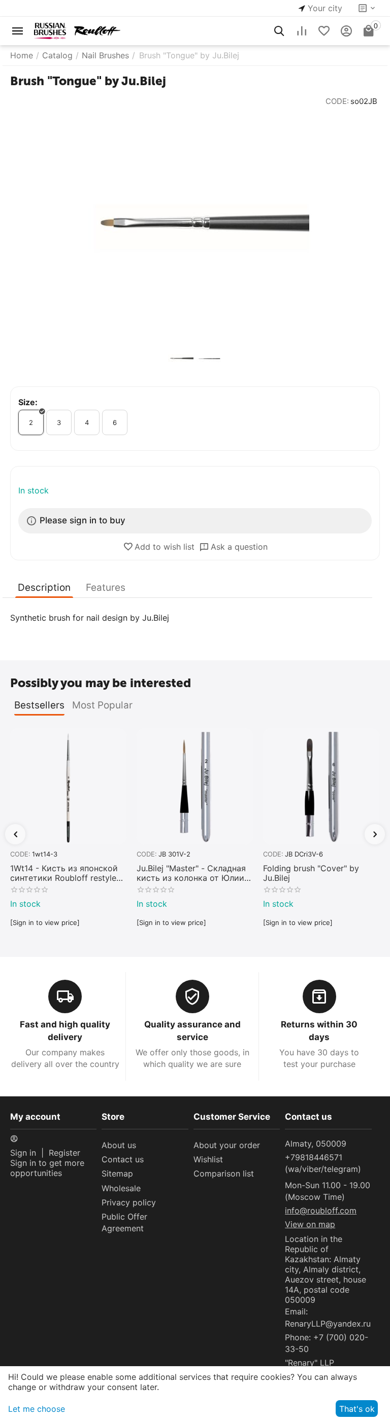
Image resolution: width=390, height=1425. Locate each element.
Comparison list (223, 1173)
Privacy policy (129, 1202)
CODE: (337, 101)
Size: (28, 402)
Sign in (23, 1153)
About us (119, 1145)
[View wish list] (324, 31)
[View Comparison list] (301, 31)
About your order (226, 1145)
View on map (310, 1224)
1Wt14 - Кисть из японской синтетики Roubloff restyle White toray (64, 873)
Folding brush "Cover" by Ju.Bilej (311, 873)
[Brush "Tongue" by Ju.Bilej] (195, 225)
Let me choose (36, 1409)
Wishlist (208, 1159)
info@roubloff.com (320, 1210)
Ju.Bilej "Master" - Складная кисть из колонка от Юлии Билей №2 (191, 873)
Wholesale (121, 1188)
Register (64, 1153)
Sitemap (117, 1173)
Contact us (123, 1159)
